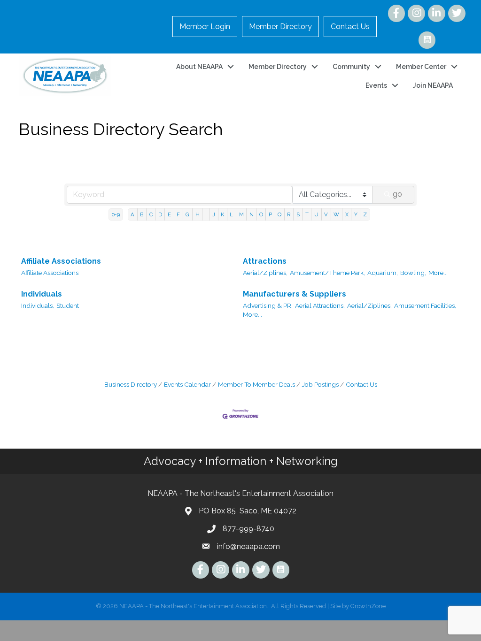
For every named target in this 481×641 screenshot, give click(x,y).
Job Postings (320, 384)
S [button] (298, 214)
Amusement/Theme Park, (327, 272)
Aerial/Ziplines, (265, 272)
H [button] (197, 214)
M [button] (241, 214)
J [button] (213, 214)
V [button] (326, 214)
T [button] (307, 214)
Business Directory (130, 384)
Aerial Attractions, (320, 305)
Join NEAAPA (433, 85)
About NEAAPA (199, 66)
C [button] (151, 214)
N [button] (251, 214)
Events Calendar (187, 384)
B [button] (141, 214)
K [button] (222, 214)
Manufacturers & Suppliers (294, 294)
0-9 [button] (116, 214)
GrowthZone (368, 606)
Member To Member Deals (256, 384)
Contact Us (350, 26)
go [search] (397, 194)
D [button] (160, 214)
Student (67, 305)
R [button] (288, 214)
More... (438, 272)
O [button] (261, 214)
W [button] (336, 214)
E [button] (169, 214)
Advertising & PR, (268, 305)
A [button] (132, 214)
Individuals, (37, 305)
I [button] (206, 214)
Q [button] (279, 214)
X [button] (347, 214)
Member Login (204, 26)
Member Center (421, 66)
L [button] (231, 214)
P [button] (270, 214)
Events (376, 85)
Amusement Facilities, (425, 305)
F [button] (178, 214)
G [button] (187, 214)
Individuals (41, 294)
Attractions (265, 261)
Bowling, (413, 272)
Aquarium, (382, 272)
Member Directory (280, 26)
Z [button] (365, 214)
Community (351, 66)
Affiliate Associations (61, 261)
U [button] (316, 214)
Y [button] (355, 214)
